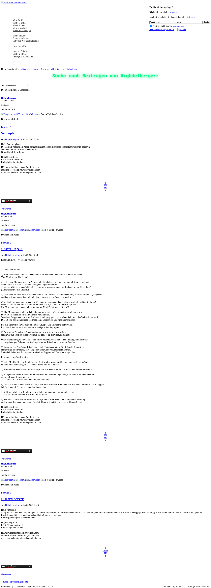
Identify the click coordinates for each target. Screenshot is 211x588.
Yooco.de (179, 586)
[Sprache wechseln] (180, 29)
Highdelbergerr (12, 139)
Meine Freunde (19, 35)
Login (206, 22)
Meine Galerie (19, 23)
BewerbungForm (20, 46)
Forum (36, 69)
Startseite (26, 69)
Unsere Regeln (12, 249)
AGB (50, 586)
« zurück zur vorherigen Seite (14, 582)
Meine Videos (19, 25)
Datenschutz (19, 586)
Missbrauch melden (36, 586)
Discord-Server (12, 499)
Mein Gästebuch (20, 28)
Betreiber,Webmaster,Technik (26, 41)
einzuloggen (173, 12)
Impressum (6, 586)
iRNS (105, 185)
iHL (105, 187)
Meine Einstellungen (22, 30)
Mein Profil (18, 20)
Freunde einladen (20, 38)
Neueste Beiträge (20, 51)
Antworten (6, 208)
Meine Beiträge (20, 54)
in (105, 190)
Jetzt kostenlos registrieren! (161, 29)
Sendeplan (8, 133)
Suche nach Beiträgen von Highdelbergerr (60, 69)
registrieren (190, 17)
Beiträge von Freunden (23, 56)
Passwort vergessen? (178, 26)
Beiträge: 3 (6, 127)
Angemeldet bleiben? (162, 26)
